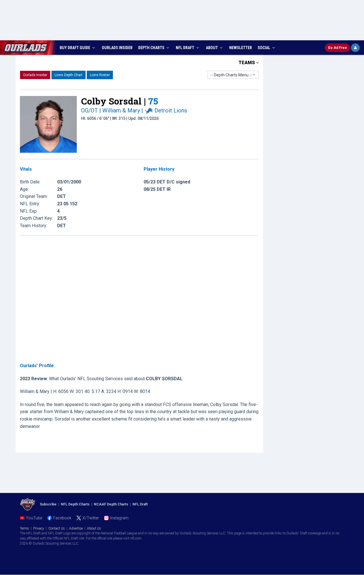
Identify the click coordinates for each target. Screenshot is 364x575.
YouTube (34, 518)
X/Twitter (90, 518)
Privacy (38, 528)
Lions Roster (100, 75)
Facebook (62, 518)
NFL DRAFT (185, 47)
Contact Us (56, 528)
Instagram (119, 518)
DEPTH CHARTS (151, 47)
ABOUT (212, 47)
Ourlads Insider (35, 75)
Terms (24, 528)
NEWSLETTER (240, 47)
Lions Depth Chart (68, 75)
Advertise (76, 528)
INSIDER (117, 47)
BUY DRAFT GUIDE (75, 47)
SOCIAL (264, 47)
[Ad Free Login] (355, 47)
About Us (94, 528)
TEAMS (247, 62)
